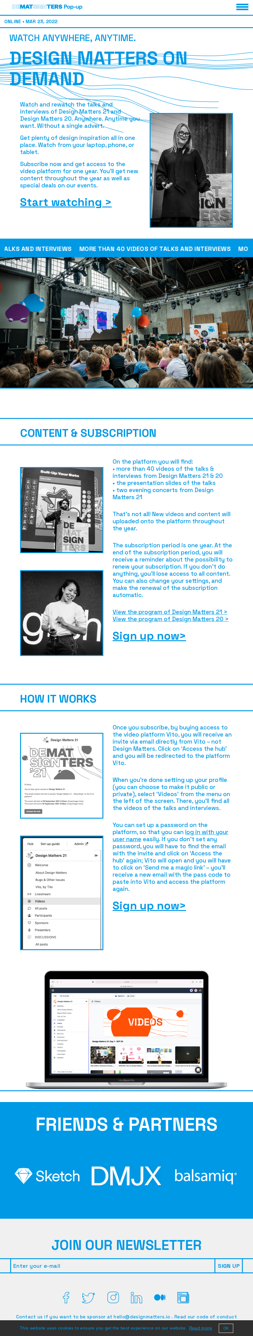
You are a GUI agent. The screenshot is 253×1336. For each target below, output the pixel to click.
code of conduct (217, 1317)
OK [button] (226, 1328)
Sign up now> (149, 636)
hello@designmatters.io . (144, 1317)
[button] (47, 6)
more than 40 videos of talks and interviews (130, 249)
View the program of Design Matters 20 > (171, 619)
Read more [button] (200, 1328)
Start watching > (66, 202)
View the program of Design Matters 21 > (170, 612)
